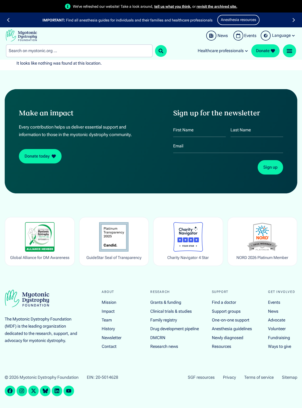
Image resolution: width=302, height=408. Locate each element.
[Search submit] (161, 51)
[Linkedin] (57, 391)
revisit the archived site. (217, 6)
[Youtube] (68, 391)
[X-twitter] (33, 391)
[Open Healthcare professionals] (246, 50)
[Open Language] (293, 35)
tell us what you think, (172, 6)
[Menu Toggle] (289, 51)
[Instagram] (22, 391)
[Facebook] (10, 391)
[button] (8, 20)
